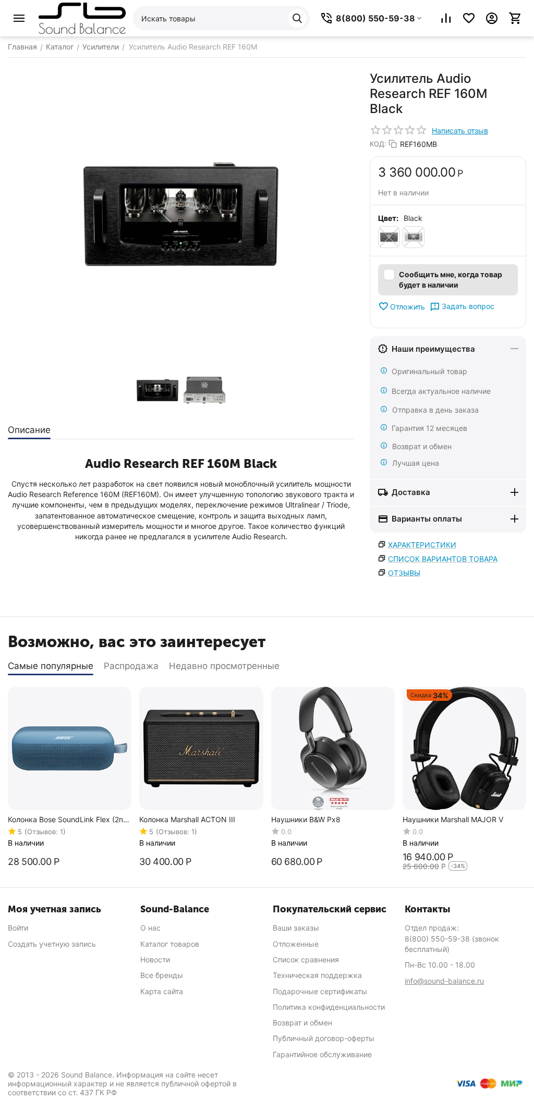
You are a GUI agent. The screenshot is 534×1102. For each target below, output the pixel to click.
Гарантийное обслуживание (322, 1054)
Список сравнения (306, 959)
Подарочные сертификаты (320, 991)
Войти (18, 927)
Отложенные (296, 943)
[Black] (389, 237)
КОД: (378, 144)
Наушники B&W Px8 (306, 819)
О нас (150, 927)
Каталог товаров (169, 943)
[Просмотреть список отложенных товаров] (469, 18)
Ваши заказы (296, 927)
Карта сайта (161, 991)
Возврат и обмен (302, 1022)
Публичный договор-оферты (323, 1038)
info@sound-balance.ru (444, 980)
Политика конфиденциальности (329, 1006)
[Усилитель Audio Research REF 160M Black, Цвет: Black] (181, 214)
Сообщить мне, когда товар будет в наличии (450, 279)
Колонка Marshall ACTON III (187, 819)
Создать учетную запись (52, 943)
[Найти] (297, 18)
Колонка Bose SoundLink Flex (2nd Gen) (68, 819)
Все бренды (161, 975)
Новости (155, 959)
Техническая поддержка (317, 975)
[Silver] (413, 237)
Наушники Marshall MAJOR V (453, 819)
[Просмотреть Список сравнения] (446, 18)
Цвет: (388, 218)
